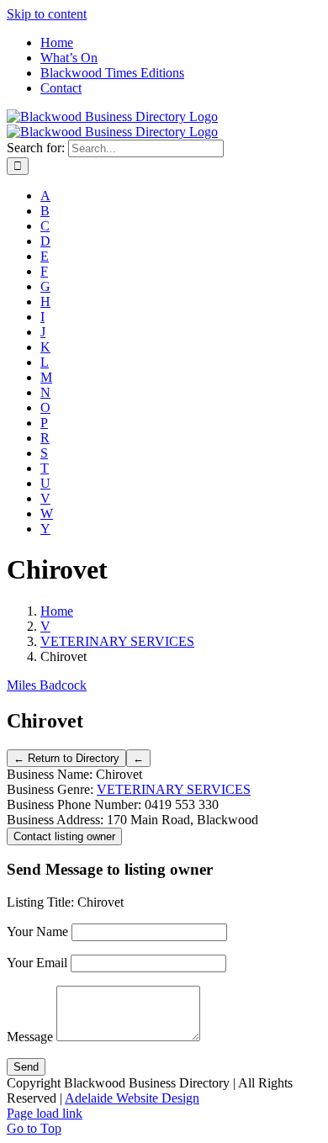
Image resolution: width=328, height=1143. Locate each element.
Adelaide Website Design (132, 1098)
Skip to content (47, 14)
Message (30, 1036)
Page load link (44, 1113)
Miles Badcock (47, 685)
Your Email (37, 962)
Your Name (37, 931)
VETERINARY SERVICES (174, 789)
